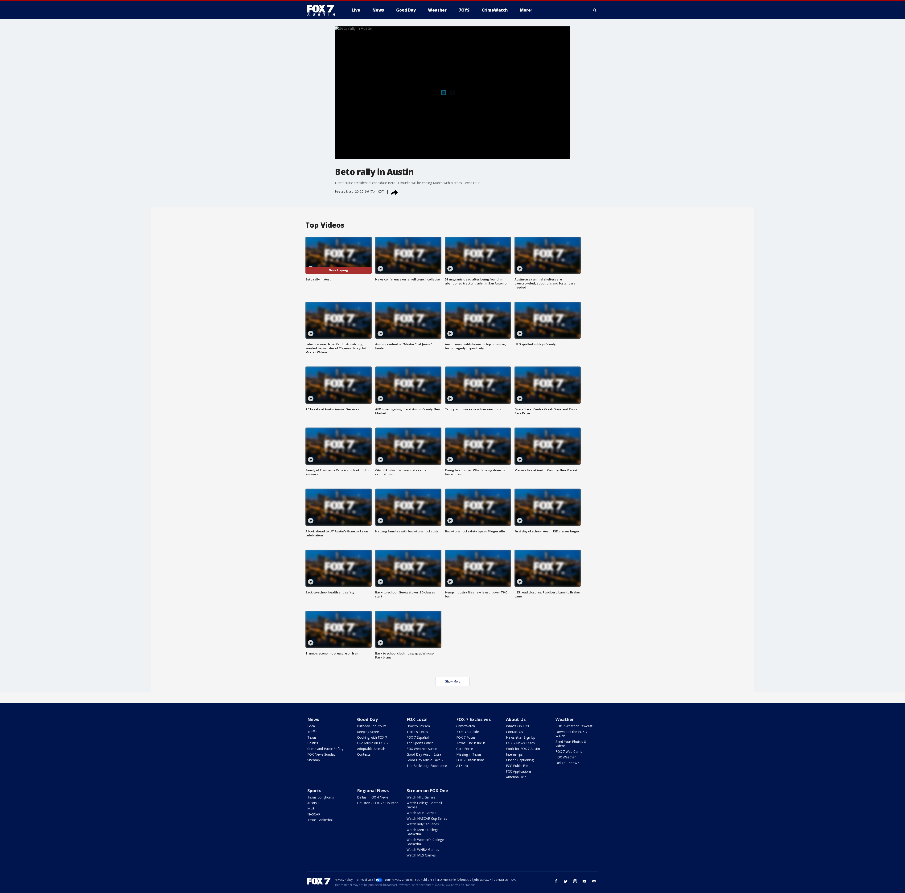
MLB (311, 808)
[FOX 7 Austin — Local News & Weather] (322, 10)
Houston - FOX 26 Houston (378, 803)
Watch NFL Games (421, 797)
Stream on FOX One (427, 790)
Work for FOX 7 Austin (523, 748)
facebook (556, 881)
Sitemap (313, 760)
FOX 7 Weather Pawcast (573, 726)
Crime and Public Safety (325, 748)
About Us (516, 719)
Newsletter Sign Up (520, 737)
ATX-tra (462, 765)
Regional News (373, 790)
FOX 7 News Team (520, 743)
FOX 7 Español (418, 737)
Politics (312, 743)
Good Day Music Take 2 (425, 760)
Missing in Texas (468, 754)
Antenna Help (516, 777)
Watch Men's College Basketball (423, 831)
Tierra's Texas (417, 731)
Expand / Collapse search (595, 10)
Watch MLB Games (421, 813)
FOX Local (417, 719)
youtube (584, 881)
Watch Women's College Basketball (425, 841)
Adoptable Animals (371, 748)
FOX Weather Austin (422, 748)
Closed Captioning (520, 760)
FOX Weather (565, 757)
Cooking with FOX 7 (372, 737)
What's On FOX (517, 726)
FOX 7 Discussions (470, 760)
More (525, 10)
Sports (314, 790)
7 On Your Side (467, 731)
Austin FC (314, 803)
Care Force (464, 748)
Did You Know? (567, 763)
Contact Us (514, 731)
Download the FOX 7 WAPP (571, 733)
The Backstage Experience (427, 765)
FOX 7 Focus (466, 737)
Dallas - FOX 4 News (372, 797)
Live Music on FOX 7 (372, 743)
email (594, 881)
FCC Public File (517, 765)
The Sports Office (420, 743)
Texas (312, 737)
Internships (514, 754)
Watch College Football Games (424, 805)
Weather (564, 719)
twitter (565, 881)
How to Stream (418, 726)
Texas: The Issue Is (470, 743)
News (313, 719)
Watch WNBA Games (423, 849)
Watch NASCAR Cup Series (427, 818)
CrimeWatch (465, 726)
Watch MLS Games (421, 855)
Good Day (367, 719)
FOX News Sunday (321, 754)
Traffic (312, 731)
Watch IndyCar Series (423, 824)
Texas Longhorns (320, 797)
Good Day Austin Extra (424, 754)
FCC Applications (518, 771)
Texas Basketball (320, 820)
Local (311, 726)
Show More (452, 681)
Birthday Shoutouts (372, 726)
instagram (575, 881)
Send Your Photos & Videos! (571, 743)
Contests (364, 754)
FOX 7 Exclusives (473, 719)
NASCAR (313, 814)
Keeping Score (368, 731)
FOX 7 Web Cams (568, 751)
